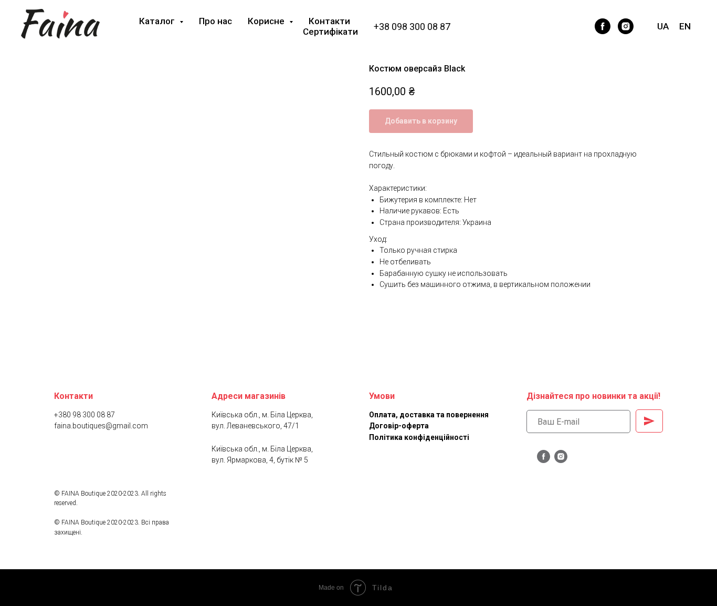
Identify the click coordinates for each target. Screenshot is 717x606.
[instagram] (626, 26)
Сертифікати (330, 31)
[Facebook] (558, 26)
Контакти (329, 21)
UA (663, 26)
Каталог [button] (158, 21)
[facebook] (602, 26)
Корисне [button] (267, 21)
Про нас (215, 21)
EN (685, 26)
